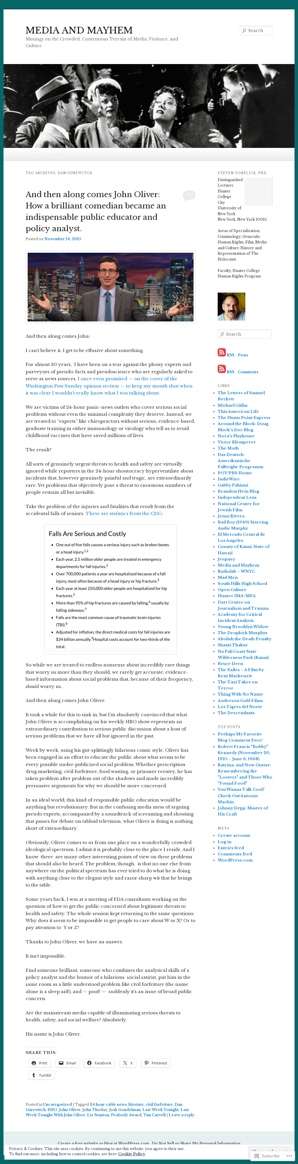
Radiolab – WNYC (236, 571)
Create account (234, 835)
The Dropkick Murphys (242, 632)
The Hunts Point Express (244, 417)
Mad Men (228, 577)
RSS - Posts (237, 355)
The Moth (228, 448)
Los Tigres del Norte (240, 706)
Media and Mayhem (238, 565)
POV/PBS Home (235, 472)
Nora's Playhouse (236, 436)
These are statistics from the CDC (124, 513)
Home (33, 154)
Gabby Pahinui (233, 485)
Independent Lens (237, 497)
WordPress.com (235, 860)
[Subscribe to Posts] (222, 355)
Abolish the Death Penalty (244, 638)
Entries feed (231, 847)
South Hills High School (242, 583)
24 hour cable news (108, 1104)
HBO (52, 1110)
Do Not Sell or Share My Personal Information (196, 1143)
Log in (224, 841)
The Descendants (236, 712)
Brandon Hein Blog (238, 491)
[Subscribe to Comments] (222, 371)
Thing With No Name (240, 694)
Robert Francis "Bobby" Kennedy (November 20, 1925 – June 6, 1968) (244, 752)
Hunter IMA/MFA (237, 595)
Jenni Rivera (231, 516)
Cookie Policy (131, 1154)
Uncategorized (57, 1104)
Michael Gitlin (232, 405)
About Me (59, 154)
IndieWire (229, 479)
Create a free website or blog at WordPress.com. (104, 1143)
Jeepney (226, 559)
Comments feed (235, 854)
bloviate (136, 1104)
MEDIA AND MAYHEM (79, 30)
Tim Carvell (154, 1115)
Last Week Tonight (160, 1110)
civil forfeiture (159, 1104)
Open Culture (232, 589)
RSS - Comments (242, 371)
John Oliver (70, 1110)
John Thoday (94, 1110)
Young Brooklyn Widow (243, 626)
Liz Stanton (98, 1115)
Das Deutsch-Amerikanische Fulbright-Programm (240, 460)
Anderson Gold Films (240, 700)
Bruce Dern (230, 663)
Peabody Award (126, 1115)
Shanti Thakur (233, 645)
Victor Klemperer (237, 442)
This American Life (238, 411)
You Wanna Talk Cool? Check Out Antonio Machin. (241, 795)
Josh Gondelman (125, 1110)
